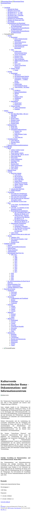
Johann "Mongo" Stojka (21, 184)
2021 (12, 278)
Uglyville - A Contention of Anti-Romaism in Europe (20, 208)
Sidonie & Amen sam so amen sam (20, 234)
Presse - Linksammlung (14, 286)
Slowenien (14, 328)
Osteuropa (10, 304)
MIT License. (11, 508)
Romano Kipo (15, 121)
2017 (15, 271)
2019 (12, 275)
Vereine (10, 35)
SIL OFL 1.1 (3, 509)
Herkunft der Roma (13, 9)
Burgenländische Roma (20, 85)
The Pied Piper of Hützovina (22, 228)
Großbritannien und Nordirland (19, 298)
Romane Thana (18, 96)
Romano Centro (18, 57)
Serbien (13, 343)
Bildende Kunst (12, 170)
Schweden (14, 293)
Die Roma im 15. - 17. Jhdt (15, 12)
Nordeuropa (11, 290)
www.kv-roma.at (5, 502)
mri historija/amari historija (21, 76)
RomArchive (18, 104)
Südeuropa (10, 312)
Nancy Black (14, 167)
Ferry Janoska (15, 151)
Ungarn (13, 323)
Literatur (10, 171)
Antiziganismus (12, 251)
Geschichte (7, 7)
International (14, 101)
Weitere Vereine (15, 68)
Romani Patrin (15, 123)
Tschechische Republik (17, 326)
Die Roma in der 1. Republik (15, 15)
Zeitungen (10, 112)
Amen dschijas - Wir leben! (21, 87)
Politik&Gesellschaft (9, 243)
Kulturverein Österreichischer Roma (20, 52)
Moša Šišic (14, 162)
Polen (12, 331)
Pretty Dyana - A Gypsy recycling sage (21, 230)
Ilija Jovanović (18, 176)
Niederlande (14, 301)
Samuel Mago (18, 181)
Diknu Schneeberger (16, 165)
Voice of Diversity (19, 59)
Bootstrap (3, 506)
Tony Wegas (14, 168)
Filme (9, 203)
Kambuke (17, 109)
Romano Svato (18, 56)
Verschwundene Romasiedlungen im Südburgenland (20, 31)
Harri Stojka (14, 157)
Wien (12, 49)
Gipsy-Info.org (18, 137)
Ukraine (13, 311)
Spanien (13, 315)
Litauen (13, 309)
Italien (12, 317)
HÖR (15, 62)
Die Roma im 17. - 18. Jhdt (15, 14)
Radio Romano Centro (20, 134)
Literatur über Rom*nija (17, 189)
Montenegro (14, 342)
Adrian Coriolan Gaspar (17, 150)
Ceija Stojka (17, 175)
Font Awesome (17, 508)
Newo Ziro (17, 64)
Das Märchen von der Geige (18, 201)
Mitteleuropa (11, 318)
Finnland (13, 295)
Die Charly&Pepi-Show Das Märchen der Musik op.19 (22, 213)
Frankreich (14, 303)
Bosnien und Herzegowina (18, 339)
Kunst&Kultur (8, 146)
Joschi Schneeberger (16, 159)
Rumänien (14, 336)
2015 (15, 267)
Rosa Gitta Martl (19, 179)
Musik (9, 148)
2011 (15, 270)
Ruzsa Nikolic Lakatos (17, 153)
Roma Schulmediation (20, 92)
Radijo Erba (14, 128)
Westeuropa (11, 296)
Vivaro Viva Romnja (20, 54)
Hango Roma (18, 43)
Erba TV (13, 143)
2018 (12, 273)
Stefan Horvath (18, 178)
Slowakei (13, 325)
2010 (15, 261)
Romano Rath (15, 164)
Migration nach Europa (14, 10)
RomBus (16, 82)
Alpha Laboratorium (20, 107)
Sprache (10, 245)
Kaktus (16, 135)
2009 (15, 259)
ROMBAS (17, 90)
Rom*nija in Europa (9, 289)
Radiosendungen (12, 125)
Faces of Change (19, 225)
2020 (12, 276)
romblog (16, 99)
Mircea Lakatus (18, 185)
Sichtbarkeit (17, 98)
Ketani (16, 70)
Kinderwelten (18, 84)
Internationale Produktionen (18, 223)
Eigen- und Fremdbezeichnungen (17, 246)
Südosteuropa (11, 332)
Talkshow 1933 (15, 237)
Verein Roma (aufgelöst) (21, 45)
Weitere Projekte (15, 106)
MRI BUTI (17, 74)
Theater (10, 236)
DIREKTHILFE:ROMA (21, 60)
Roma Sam (14, 126)
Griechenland (14, 337)
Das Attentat (11, 21)
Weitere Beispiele (15, 190)
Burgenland (14, 37)
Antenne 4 (17, 132)
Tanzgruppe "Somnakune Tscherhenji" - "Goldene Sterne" (21, 79)
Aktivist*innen (12, 248)
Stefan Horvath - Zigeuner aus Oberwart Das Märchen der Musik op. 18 (21, 217)
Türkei (13, 345)
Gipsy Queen (14, 232)
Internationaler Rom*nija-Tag (16, 253)
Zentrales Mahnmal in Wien (15, 287)
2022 (12, 279)
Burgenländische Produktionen (19, 211)
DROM (16, 93)
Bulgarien (13, 334)
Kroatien (13, 329)
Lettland (13, 307)
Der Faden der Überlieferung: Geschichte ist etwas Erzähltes (19, 194)
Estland (13, 306)
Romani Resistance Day (14, 284)
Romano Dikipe (15, 142)
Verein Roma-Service (20, 42)
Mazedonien (14, 340)
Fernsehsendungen (13, 139)
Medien (6, 110)
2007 (15, 256)
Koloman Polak (15, 160)
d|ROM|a (13, 117)
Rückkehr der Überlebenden (15, 18)
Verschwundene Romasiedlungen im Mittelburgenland (20, 28)
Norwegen (14, 292)
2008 (15, 257)
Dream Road (17, 103)
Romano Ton (18, 131)
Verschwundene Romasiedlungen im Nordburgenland (20, 25)
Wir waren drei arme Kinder (18, 196)
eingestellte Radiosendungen (19, 129)
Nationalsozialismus (13, 17)
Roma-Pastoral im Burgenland (19, 47)
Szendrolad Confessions (21, 226)
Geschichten (11, 192)
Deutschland (14, 320)
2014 (15, 265)
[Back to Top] (1, 505)
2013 (15, 264)
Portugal (13, 314)
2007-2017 (14, 254)
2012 (15, 262)
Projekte (10, 71)
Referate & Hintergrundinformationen (18, 145)
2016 (15, 268)
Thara (16, 95)
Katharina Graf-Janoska (20, 182)
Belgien (13, 300)
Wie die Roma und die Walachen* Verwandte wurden (20, 199)
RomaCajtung (15, 118)
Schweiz (13, 322)
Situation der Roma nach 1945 (16, 20)
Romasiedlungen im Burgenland (16, 23)
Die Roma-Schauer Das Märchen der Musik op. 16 (21, 220)
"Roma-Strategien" (13, 250)
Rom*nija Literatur (16, 173)
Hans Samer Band (16, 156)
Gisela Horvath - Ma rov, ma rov (20, 154)
